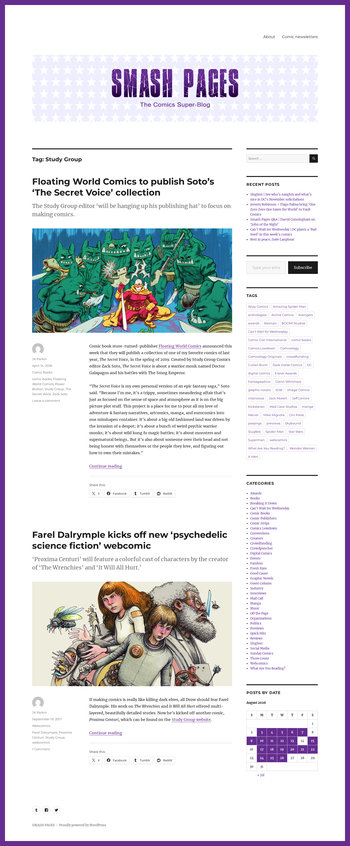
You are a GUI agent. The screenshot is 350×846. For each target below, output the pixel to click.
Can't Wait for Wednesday (268, 331)
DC (309, 365)
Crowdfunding (261, 543)
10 (262, 741)
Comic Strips (260, 523)
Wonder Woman (302, 448)
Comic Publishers (263, 518)
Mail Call (256, 598)
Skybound (293, 423)
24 (262, 758)
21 (302, 749)
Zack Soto (59, 394)
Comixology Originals (265, 356)
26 (282, 758)
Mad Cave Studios (283, 406)
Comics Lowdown (261, 348)
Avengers (305, 315)
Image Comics (298, 390)
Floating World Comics (180, 346)
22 (313, 749)
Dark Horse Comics (287, 365)
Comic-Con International (267, 340)
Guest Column (261, 583)
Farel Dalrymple (44, 732)
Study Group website (191, 719)
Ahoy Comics (258, 306)
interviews (256, 398)
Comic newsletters (300, 37)
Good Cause (259, 573)
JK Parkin (39, 359)
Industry (256, 588)
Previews (257, 628)
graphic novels (259, 390)
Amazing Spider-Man (289, 306)
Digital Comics (261, 553)
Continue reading (105, 466)
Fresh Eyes (258, 568)
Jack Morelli (278, 398)
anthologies (257, 315)
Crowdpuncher (261, 548)
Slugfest (254, 431)
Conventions (260, 533)
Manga (255, 603)
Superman (256, 440)
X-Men (253, 456)
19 (282, 749)
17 (262, 749)
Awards (256, 493)
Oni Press (296, 415)
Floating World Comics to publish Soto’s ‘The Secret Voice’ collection (123, 187)
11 (271, 741)
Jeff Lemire (301, 398)
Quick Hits (258, 633)
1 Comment (41, 749)
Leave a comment (46, 401)
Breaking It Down (263, 503)
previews (273, 423)
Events (255, 558)
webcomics (41, 742)
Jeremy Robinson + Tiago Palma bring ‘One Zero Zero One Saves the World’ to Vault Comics (282, 209)
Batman (270, 323)
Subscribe (303, 267)
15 (312, 741)
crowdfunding (297, 356)
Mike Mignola (274, 415)
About (269, 37)
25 (272, 758)
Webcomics (41, 726)
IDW (278, 390)
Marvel (253, 415)
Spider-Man (274, 431)
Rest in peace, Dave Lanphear (272, 239)
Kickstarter (256, 406)
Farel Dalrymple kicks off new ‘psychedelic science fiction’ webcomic (129, 540)
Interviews (258, 593)
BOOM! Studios (293, 323)
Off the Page (259, 613)
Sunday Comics (261, 653)
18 (272, 749)
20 (292, 749)
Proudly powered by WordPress (82, 825)
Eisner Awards (286, 373)
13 (292, 741)
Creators (256, 538)
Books (255, 498)
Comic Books (42, 372)
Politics (255, 623)
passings (255, 423)
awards (253, 323)
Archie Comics (282, 315)
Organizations (261, 618)
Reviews (256, 638)
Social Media (259, 648)
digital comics (259, 373)
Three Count (259, 658)
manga (307, 406)
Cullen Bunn (258, 365)
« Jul (260, 775)
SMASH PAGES (43, 825)
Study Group (54, 389)
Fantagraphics (259, 381)
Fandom (256, 563)
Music (255, 608)
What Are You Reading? (266, 448)
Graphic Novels (261, 578)
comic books (42, 379)
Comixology (289, 348)
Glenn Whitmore (288, 381)
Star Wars (296, 431)
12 (282, 741)
